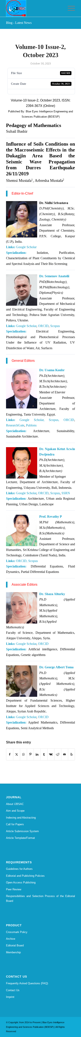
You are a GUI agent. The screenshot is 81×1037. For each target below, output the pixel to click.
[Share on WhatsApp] (23, 754)
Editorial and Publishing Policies (25, 875)
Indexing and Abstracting (21, 817)
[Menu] (69, 8)
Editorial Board (15, 945)
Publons (31, 425)
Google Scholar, (32, 420)
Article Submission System (22, 831)
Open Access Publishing (21, 882)
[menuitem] (69, 8)
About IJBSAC (15, 804)
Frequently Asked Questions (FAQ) (27, 983)
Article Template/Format (20, 837)
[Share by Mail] (64, 754)
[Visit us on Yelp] (71, 754)
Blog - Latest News (19, 22)
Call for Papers (15, 824)
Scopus (55, 326)
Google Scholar (26, 247)
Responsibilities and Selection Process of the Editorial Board (40, 898)
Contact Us (13, 990)
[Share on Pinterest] (30, 754)
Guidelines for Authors (19, 868)
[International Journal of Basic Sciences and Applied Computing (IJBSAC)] (33, 8)
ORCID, (21, 561)
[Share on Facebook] (9, 754)
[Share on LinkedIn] (37, 754)
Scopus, (54, 420)
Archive (10, 938)
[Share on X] (16, 754)
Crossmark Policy (16, 932)
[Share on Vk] (51, 754)
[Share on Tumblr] (44, 754)
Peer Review (13, 889)
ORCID (43, 326)
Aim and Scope (15, 810)
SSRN (65, 493)
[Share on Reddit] (57, 754)
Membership (13, 952)
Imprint (10, 996)
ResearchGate (15, 425)
